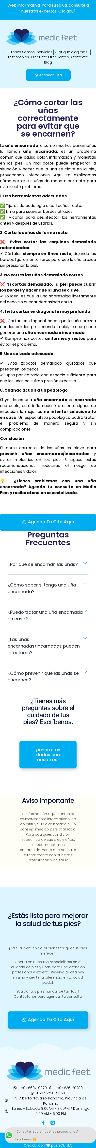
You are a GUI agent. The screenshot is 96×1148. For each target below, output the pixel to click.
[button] (48, 564)
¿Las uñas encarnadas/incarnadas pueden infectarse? (44, 646)
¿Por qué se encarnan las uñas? (43, 564)
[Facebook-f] (43, 1123)
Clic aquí (66, 11)
